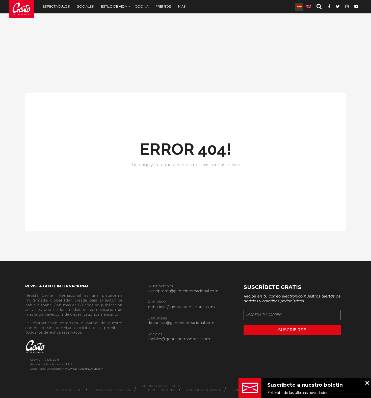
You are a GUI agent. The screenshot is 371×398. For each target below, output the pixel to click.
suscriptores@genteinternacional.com (183, 291)
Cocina (141, 6)
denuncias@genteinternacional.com (181, 322)
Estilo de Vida (114, 6)
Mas (182, 6)
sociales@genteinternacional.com (179, 339)
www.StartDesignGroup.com (84, 368)
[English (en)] (308, 6)
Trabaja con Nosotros (112, 390)
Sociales (85, 6)
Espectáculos (56, 6)
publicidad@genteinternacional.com (181, 307)
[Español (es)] (299, 6)
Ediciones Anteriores (203, 390)
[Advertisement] (185, 52)
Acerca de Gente (69, 390)
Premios (163, 6)
